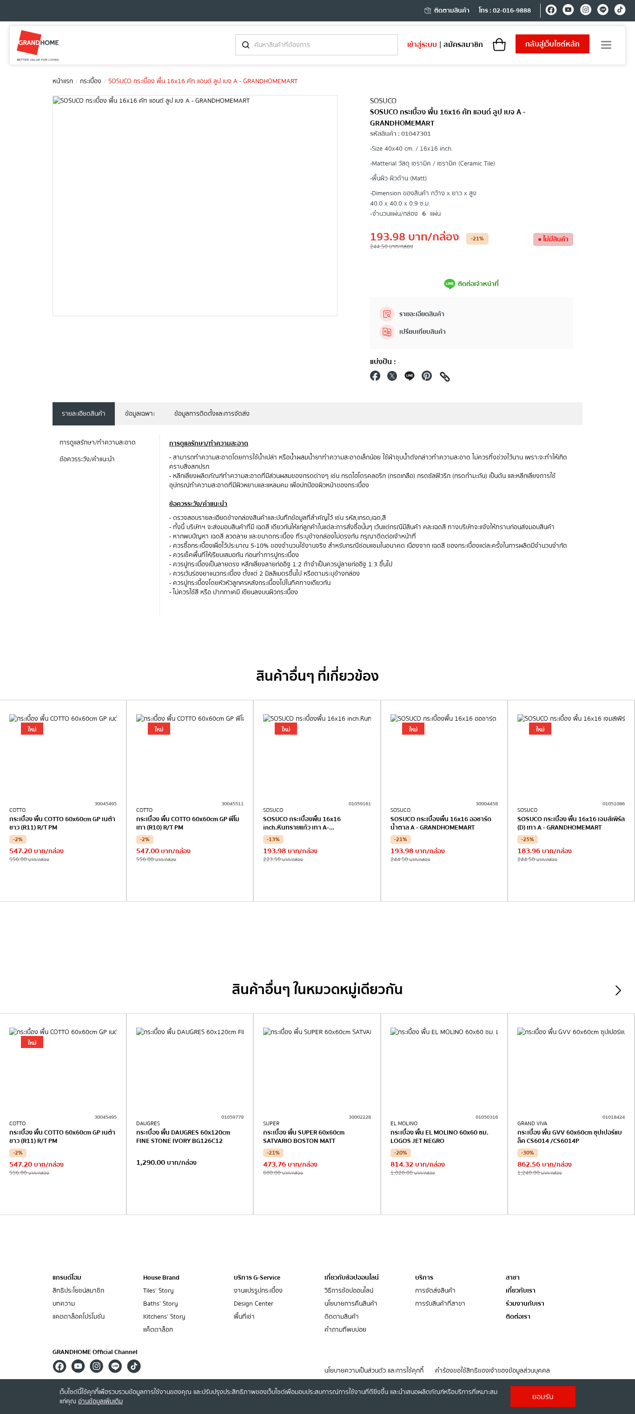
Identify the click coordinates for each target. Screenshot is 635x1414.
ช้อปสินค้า (63, 882)
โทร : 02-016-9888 (505, 11)
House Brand (161, 1277)
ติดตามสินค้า (452, 11)
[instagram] (585, 11)
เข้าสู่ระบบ (422, 45)
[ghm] (38, 45)
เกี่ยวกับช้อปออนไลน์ (351, 1277)
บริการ (424, 1277)
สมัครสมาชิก (463, 45)
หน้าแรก (63, 81)
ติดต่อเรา (518, 1317)
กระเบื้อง (90, 81)
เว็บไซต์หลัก (552, 44)
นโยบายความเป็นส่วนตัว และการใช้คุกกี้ (373, 1371)
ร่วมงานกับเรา (525, 1304)
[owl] (618, 990)
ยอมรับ (543, 1397)
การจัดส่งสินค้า (435, 1291)
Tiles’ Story (158, 1291)
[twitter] (392, 378)
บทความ (64, 1304)
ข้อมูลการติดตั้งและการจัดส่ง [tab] (212, 414)
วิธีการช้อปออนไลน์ (348, 1291)
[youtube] (568, 11)
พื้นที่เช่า (244, 1317)
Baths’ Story (160, 1304)
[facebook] (551, 11)
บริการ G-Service (257, 1277)
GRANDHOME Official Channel (95, 1352)
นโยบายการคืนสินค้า (350, 1304)
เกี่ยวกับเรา (521, 1291)
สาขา (513, 1278)
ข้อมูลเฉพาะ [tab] (140, 414)
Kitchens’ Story (164, 1317)
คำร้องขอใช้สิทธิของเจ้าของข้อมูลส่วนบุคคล (492, 1371)
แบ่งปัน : (383, 361)
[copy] (445, 378)
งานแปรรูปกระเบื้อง (258, 1291)
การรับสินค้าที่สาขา (440, 1304)
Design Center (253, 1304)
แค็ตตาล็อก (158, 1330)
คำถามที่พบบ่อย (345, 1330)
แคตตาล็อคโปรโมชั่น (79, 1317)
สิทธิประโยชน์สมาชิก (78, 1291)
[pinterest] (427, 378)
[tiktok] (620, 11)
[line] (603, 11)
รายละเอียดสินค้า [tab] (84, 414)
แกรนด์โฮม (67, 1277)
